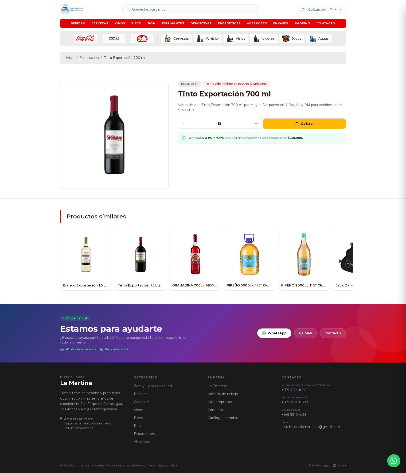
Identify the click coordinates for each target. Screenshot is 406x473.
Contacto (325, 23)
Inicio (70, 58)
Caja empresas (220, 402)
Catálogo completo (223, 418)
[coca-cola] (85, 38)
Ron (151, 23)
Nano (174, 465)
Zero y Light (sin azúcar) (153, 386)
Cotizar (307, 124)
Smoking (302, 23)
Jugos (296, 38)
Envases (280, 23)
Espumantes (173, 23)
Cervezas (99, 23)
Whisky (212, 38)
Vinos (120, 23)
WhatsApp (277, 333)
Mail (308, 333)
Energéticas (229, 23)
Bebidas (78, 23)
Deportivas (201, 23)
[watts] (142, 38)
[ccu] (114, 38)
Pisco (136, 23)
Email (342, 465)
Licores (268, 38)
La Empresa (217, 386)
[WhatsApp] (393, 460)
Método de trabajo (223, 394)
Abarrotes (257, 23)
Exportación (89, 58)
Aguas (323, 38)
